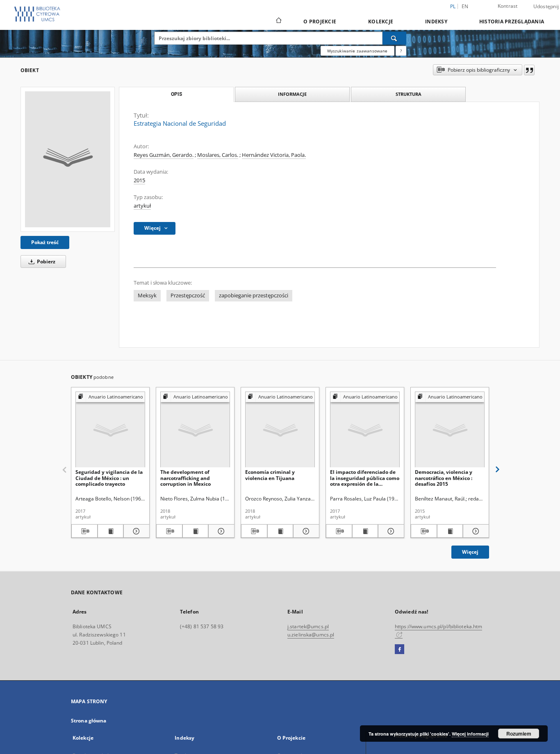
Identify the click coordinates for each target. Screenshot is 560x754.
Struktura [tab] (408, 94)
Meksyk (147, 295)
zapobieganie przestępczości (253, 295)
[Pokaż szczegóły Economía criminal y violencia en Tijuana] (305, 531)
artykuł (142, 205)
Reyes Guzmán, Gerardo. (163, 155)
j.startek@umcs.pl (308, 626)
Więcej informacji (470, 734)
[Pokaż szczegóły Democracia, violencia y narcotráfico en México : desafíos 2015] (474, 531)
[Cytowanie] (529, 70)
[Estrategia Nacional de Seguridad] (67, 159)
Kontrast (508, 5)
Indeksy (436, 21)
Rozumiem (518, 733)
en (465, 6)
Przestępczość (188, 295)
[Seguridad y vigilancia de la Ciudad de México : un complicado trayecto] (110, 430)
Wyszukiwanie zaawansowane (357, 51)
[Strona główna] (278, 21)
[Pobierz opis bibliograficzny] (84, 531)
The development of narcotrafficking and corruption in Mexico (185, 478)
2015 (139, 180)
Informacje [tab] (292, 94)
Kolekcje (380, 21)
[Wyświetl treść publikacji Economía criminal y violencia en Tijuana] (280, 531)
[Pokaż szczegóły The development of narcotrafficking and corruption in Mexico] (220, 531)
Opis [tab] (176, 94)
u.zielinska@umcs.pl (310, 634)
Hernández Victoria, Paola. (274, 155)
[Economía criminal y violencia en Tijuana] (280, 430)
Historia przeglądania (511, 21)
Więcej (470, 551)
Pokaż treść (45, 242)
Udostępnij (546, 6)
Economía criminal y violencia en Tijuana (270, 475)
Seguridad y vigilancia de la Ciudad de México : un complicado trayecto (109, 478)
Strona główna (89, 720)
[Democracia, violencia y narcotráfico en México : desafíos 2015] (449, 430)
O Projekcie (319, 21)
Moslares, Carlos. (217, 155)
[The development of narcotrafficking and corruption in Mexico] (195, 430)
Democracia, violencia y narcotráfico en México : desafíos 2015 (443, 478)
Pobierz (45, 261)
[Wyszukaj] (394, 38)
